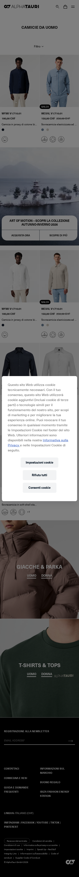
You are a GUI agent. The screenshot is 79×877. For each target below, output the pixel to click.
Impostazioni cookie (39, 462)
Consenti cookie (39, 487)
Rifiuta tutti (39, 475)
